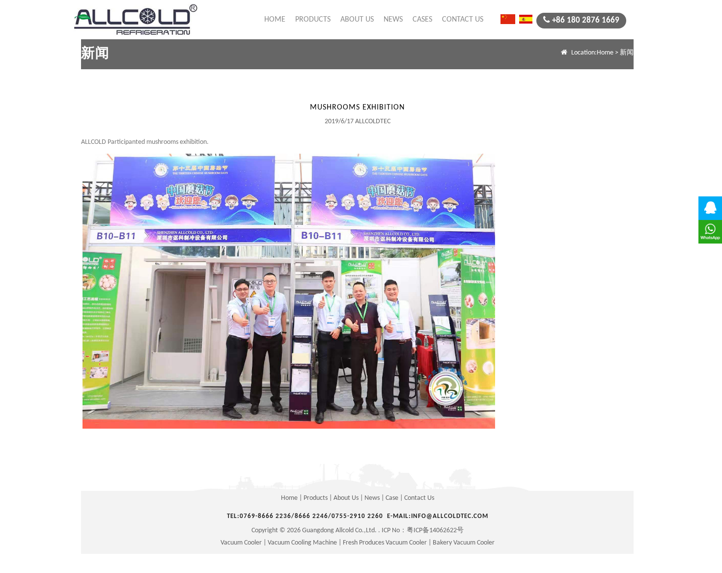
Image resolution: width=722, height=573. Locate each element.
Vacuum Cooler (241, 542)
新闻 (95, 54)
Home (274, 20)
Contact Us (462, 20)
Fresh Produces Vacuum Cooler (385, 542)
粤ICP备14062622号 (435, 530)
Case (392, 498)
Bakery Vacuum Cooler (464, 542)
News (393, 20)
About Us (357, 20)
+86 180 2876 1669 (585, 20)
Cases (422, 20)
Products (313, 20)
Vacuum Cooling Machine (302, 542)
